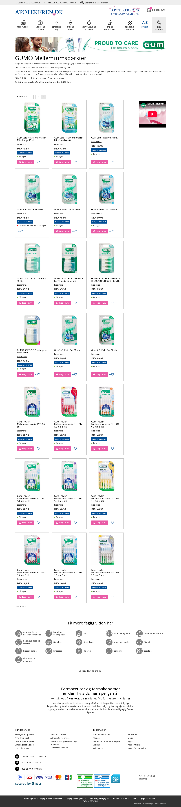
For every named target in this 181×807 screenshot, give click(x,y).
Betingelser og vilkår (24, 734)
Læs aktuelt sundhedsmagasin (106, 741)
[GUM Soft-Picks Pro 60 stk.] (106, 190)
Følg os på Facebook (31, 762)
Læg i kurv (27, 162)
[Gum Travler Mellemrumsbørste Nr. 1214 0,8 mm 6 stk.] (69, 402)
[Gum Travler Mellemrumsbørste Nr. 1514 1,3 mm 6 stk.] (106, 476)
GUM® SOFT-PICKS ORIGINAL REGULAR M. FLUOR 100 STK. (106, 279)
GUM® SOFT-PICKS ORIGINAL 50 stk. (32, 279)
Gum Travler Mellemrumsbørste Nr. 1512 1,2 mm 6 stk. (68, 498)
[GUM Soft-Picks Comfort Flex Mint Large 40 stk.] (32, 118)
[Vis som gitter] (43, 97)
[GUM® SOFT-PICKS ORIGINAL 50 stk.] (32, 259)
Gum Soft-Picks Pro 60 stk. (67, 350)
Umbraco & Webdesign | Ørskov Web (149, 804)
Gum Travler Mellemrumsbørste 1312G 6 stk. (31, 424)
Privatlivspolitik (22, 738)
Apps (130, 741)
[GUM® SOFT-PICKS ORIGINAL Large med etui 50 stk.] (69, 259)
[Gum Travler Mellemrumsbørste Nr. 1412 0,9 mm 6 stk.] (106, 402)
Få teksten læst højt (59, 747)
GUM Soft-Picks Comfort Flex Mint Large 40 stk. (31, 139)
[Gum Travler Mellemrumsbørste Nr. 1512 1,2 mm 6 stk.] (69, 476)
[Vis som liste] (38, 97)
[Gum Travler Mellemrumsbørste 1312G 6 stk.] (32, 402)
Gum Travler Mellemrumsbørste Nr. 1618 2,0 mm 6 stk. (105, 572)
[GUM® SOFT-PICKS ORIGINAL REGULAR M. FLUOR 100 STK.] (106, 259)
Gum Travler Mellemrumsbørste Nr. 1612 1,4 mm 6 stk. (31, 572)
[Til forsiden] (44, 13)
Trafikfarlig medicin (137, 748)
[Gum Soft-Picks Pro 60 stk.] (69, 330)
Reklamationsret (58, 734)
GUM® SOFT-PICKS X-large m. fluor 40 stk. (32, 351)
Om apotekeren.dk (101, 734)
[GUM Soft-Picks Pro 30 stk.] (106, 118)
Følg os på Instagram (32, 769)
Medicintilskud (135, 745)
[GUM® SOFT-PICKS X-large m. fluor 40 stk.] (32, 330)
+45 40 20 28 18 (78, 698)
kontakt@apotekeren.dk (34, 756)
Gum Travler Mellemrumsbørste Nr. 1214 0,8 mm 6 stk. (68, 424)
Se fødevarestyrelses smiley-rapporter (63, 742)
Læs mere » (22, 144)
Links (130, 738)
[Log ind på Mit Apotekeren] (124, 10)
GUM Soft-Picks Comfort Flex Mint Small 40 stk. (68, 139)
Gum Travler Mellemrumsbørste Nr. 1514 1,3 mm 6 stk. (105, 498)
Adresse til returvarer (60, 738)
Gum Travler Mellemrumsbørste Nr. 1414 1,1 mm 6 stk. (31, 498)
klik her (125, 698)
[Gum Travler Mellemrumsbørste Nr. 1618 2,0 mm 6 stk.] (106, 550)
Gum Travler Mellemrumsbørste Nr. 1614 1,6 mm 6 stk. (68, 572)
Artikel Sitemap (147, 775)
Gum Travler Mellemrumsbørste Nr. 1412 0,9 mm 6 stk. (105, 424)
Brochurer (132, 734)
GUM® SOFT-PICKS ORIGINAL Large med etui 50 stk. (69, 279)
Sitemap (143, 778)
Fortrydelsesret (22, 748)
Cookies (96, 745)
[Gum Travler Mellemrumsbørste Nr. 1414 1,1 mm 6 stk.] (32, 476)
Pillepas (96, 738)
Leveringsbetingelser (24, 741)
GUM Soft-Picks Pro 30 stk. (104, 137)
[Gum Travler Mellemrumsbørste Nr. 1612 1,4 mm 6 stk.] (32, 550)
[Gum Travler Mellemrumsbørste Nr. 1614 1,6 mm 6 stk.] (69, 550)
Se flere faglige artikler (90, 670)
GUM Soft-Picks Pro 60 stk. (104, 209)
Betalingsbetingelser (24, 745)
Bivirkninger (97, 748)
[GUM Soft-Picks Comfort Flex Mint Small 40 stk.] (69, 118)
